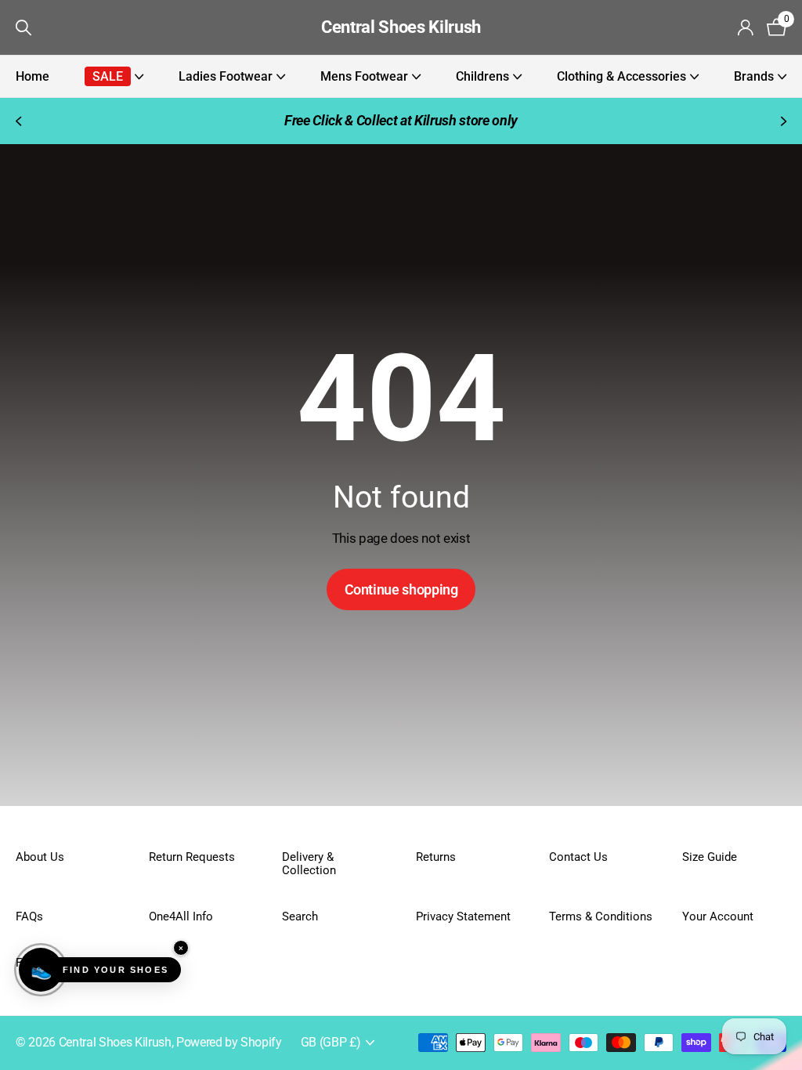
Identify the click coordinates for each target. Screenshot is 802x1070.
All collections (114, 76)
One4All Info (181, 916)
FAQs (29, 916)
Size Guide (709, 857)
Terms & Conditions (600, 916)
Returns (436, 857)
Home (32, 76)
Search (300, 916)
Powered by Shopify (229, 1043)
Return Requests (192, 857)
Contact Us (578, 857)
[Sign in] (746, 27)
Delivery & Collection (309, 863)
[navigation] (17, 121)
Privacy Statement (463, 916)
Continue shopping (401, 589)
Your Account (717, 916)
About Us (40, 857)
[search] (23, 27)
